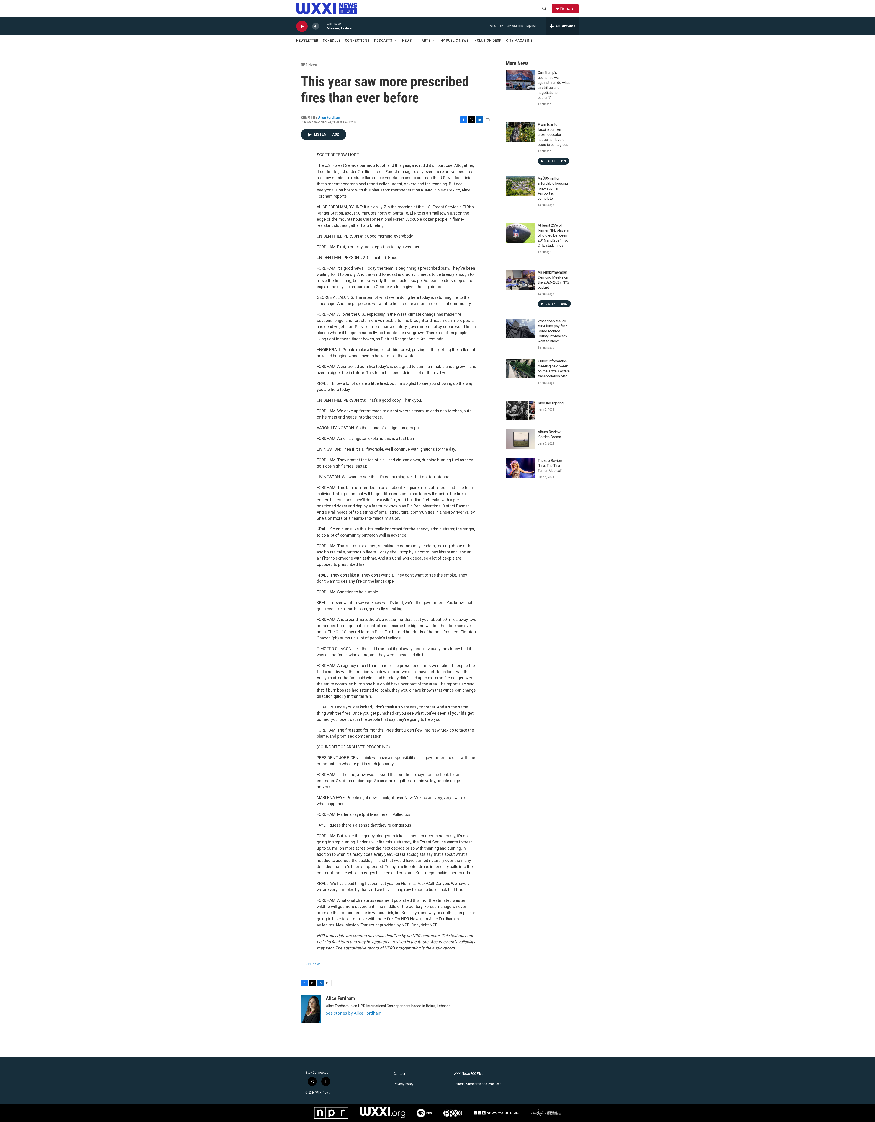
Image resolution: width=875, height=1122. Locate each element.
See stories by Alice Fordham (354, 1013)
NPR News (309, 64)
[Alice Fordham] (311, 1009)
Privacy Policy (403, 1084)
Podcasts (383, 40)
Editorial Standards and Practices (477, 1084)
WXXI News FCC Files (468, 1073)
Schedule (331, 40)
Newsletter (307, 40)
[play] (302, 26)
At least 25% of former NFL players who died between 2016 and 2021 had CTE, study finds (553, 235)
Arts (426, 40)
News (407, 40)
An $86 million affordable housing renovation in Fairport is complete (553, 188)
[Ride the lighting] (520, 410)
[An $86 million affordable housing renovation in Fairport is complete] (520, 186)
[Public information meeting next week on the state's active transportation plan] (520, 368)
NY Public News (454, 40)
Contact (399, 1073)
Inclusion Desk (487, 40)
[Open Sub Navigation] (396, 40)
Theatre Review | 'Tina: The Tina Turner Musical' (551, 465)
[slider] (323, 26)
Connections (357, 40)
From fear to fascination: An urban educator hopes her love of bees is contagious (553, 134)
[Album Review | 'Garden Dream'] (520, 439)
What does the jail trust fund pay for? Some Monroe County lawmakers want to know (552, 331)
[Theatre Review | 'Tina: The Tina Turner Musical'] (520, 468)
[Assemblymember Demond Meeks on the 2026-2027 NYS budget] (520, 280)
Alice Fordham (329, 117)
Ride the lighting (551, 403)
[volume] (315, 26)
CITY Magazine (519, 40)
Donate (567, 8)
